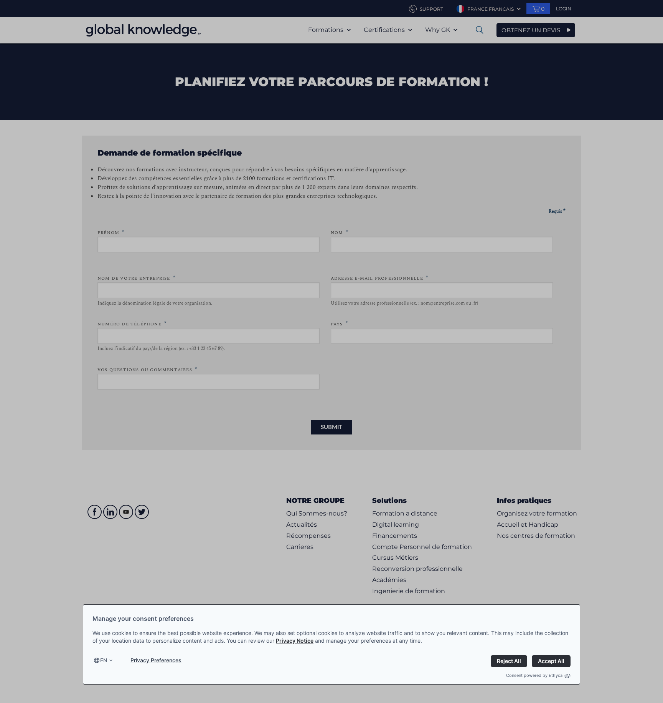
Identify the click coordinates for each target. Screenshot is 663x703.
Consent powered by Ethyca (534, 675)
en (103, 660)
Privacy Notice (294, 640)
